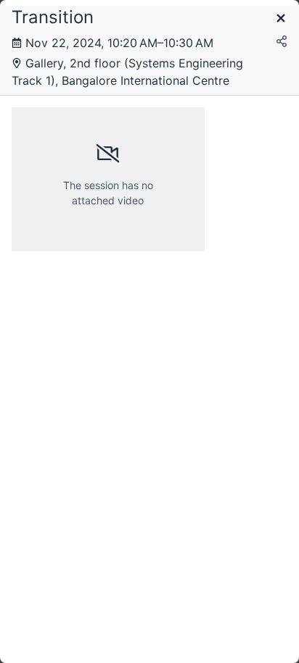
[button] (280, 19)
